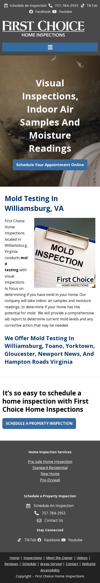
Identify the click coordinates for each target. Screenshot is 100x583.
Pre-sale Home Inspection (50, 461)
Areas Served (51, 563)
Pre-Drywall (50, 480)
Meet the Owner (59, 557)
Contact (72, 563)
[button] (50, 47)
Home (15, 557)
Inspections (32, 557)
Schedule (29, 563)
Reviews (11, 563)
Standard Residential (50, 467)
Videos (82, 557)
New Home (50, 473)
